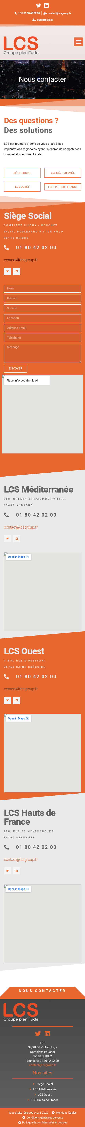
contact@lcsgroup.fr (21, 259)
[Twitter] (38, 5)
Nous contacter (42, 991)
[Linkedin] (46, 5)
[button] (78, 41)
